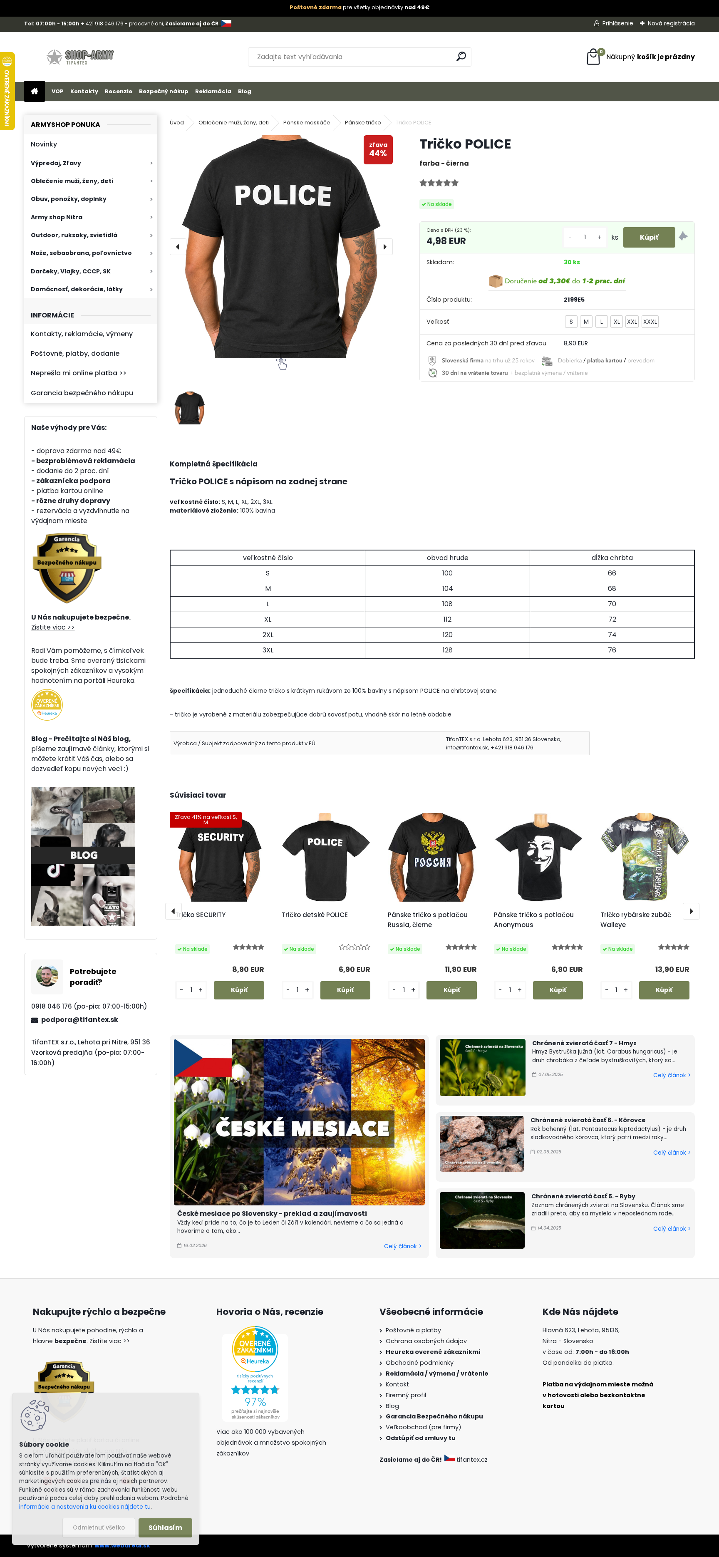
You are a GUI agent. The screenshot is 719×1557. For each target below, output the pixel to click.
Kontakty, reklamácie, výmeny (82, 334)
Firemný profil (406, 1395)
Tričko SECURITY (200, 914)
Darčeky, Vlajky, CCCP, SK (71, 271)
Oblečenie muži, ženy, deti (72, 181)
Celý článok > (402, 1246)
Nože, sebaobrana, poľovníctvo (81, 253)
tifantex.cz (472, 1459)
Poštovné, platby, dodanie (75, 353)
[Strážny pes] (683, 237)
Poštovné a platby (413, 1330)
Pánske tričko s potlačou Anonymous (534, 919)
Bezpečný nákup (163, 91)
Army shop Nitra (56, 217)
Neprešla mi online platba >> (78, 373)
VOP (58, 91)
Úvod (177, 122)
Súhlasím (165, 1527)
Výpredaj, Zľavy (56, 163)
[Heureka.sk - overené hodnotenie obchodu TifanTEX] (47, 694)
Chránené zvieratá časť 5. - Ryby (583, 1196)
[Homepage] (34, 91)
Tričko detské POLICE (315, 914)
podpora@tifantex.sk (79, 1019)
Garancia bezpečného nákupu (82, 393)
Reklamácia (213, 91)
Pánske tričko (363, 122)
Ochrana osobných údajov (426, 1341)
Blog (244, 91)
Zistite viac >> (53, 627)
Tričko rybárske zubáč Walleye (635, 919)
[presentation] (178, 246)
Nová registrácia (671, 23)
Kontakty (84, 91)
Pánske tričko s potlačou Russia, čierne (428, 919)
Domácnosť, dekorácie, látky (77, 289)
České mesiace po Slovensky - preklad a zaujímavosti (272, 1213)
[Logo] (81, 57)
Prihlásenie (617, 23)
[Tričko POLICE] (281, 246)
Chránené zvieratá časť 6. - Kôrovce (588, 1120)
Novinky (44, 144)
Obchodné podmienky (420, 1363)
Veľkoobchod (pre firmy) (423, 1427)
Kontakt (397, 1384)
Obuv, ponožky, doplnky (69, 199)
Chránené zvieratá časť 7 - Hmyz (584, 1043)
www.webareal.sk (122, 1545)
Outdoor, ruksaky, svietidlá (74, 235)
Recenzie (118, 91)
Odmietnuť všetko (99, 1528)
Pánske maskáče (306, 122)
